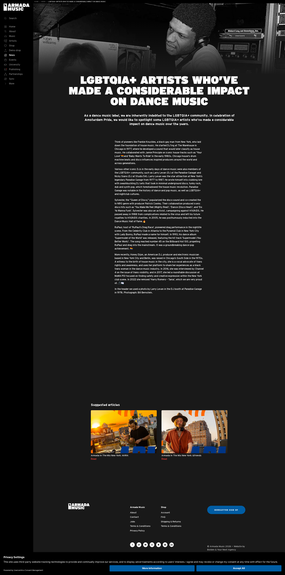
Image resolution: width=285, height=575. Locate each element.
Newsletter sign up (226, 510)
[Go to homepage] (79, 506)
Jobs (132, 521)
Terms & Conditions (140, 526)
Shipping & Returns (171, 521)
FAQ (163, 517)
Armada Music (16, 7)
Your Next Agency (226, 549)
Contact (134, 517)
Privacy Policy (137, 530)
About (133, 512)
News (43, 1)
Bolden (210, 549)
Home (36, 1)
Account (165, 512)
